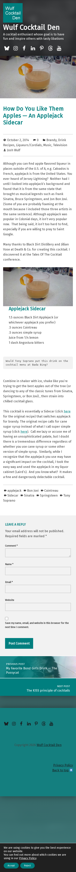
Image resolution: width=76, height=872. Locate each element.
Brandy (51, 140)
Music (47, 145)
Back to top (60, 770)
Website (9, 600)
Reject (27, 865)
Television (60, 145)
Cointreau (51, 490)
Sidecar (12, 495)
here (67, 411)
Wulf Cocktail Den (31, 27)
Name (9, 564)
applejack (14, 490)
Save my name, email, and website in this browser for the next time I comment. (37, 625)
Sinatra (29, 495)
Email (9, 582)
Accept (11, 865)
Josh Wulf (13, 150)
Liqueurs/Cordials (29, 145)
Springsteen (49, 495)
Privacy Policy (63, 765)
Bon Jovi (33, 490)
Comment (11, 545)
